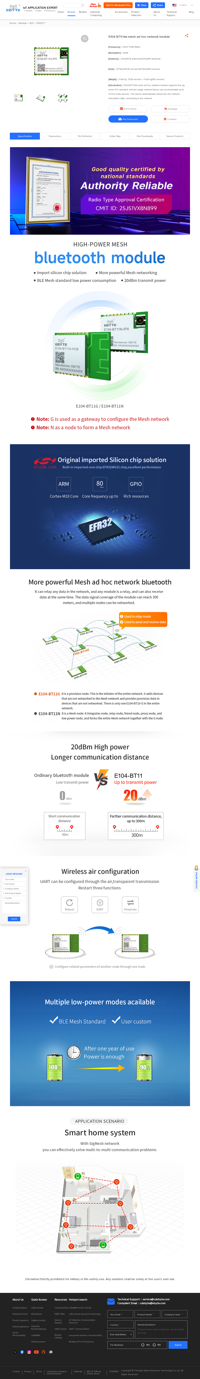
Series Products (174, 136)
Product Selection (136, 14)
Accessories (121, 12)
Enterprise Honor (20, 1314)
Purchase (170, 109)
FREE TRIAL (60, 1314)
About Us (157, 14)
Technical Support (172, 14)
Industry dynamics (20, 1327)
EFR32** (41, 23)
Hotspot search (78, 1299)
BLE (32, 23)
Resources (61, 1299)
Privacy (27, 1371)
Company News (19, 1308)
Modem (83, 12)
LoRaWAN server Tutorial (80, 1308)
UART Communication (79, 1329)
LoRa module (37, 1308)
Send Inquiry (128, 108)
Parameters (55, 136)
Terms (39, 1371)
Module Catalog (58, 1336)
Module (71, 12)
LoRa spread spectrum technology (84, 1314)
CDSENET (114, 1371)
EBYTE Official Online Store (94, 1372)
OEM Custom (61, 1329)
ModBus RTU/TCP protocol (81, 1342)
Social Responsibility (18, 1334)
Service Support (58, 1321)
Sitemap (78, 1371)
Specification (25, 136)
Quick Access (39, 1299)
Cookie (16, 1371)
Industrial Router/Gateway (38, 1327)
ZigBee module (38, 1321)
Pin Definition (85, 136)
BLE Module (36, 1314)
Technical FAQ (61, 1308)
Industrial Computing (96, 14)
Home (61, 12)
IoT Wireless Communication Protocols (82, 1321)
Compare (170, 119)
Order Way (115, 136)
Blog (191, 12)
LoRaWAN (35, 1335)
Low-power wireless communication (85, 1335)
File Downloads (128, 119)
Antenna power (38, 1342)
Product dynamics (20, 1321)
